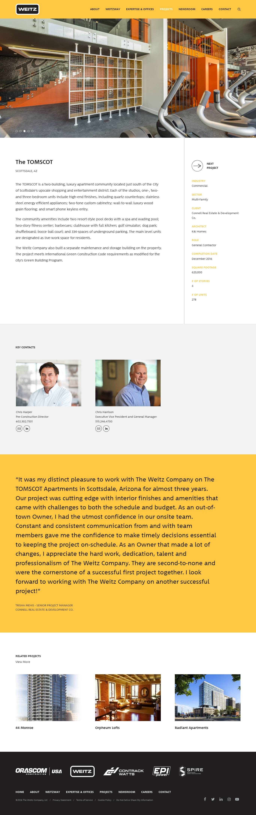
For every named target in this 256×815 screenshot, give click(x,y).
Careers (207, 9)
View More (23, 662)
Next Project (212, 166)
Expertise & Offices (140, 9)
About (95, 9)
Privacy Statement (62, 800)
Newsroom (187, 9)
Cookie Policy (104, 800)
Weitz (28, 9)
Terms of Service (84, 800)
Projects (166, 9)
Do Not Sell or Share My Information (134, 800)
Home (20, 792)
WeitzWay (113, 9)
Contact (225, 9)
